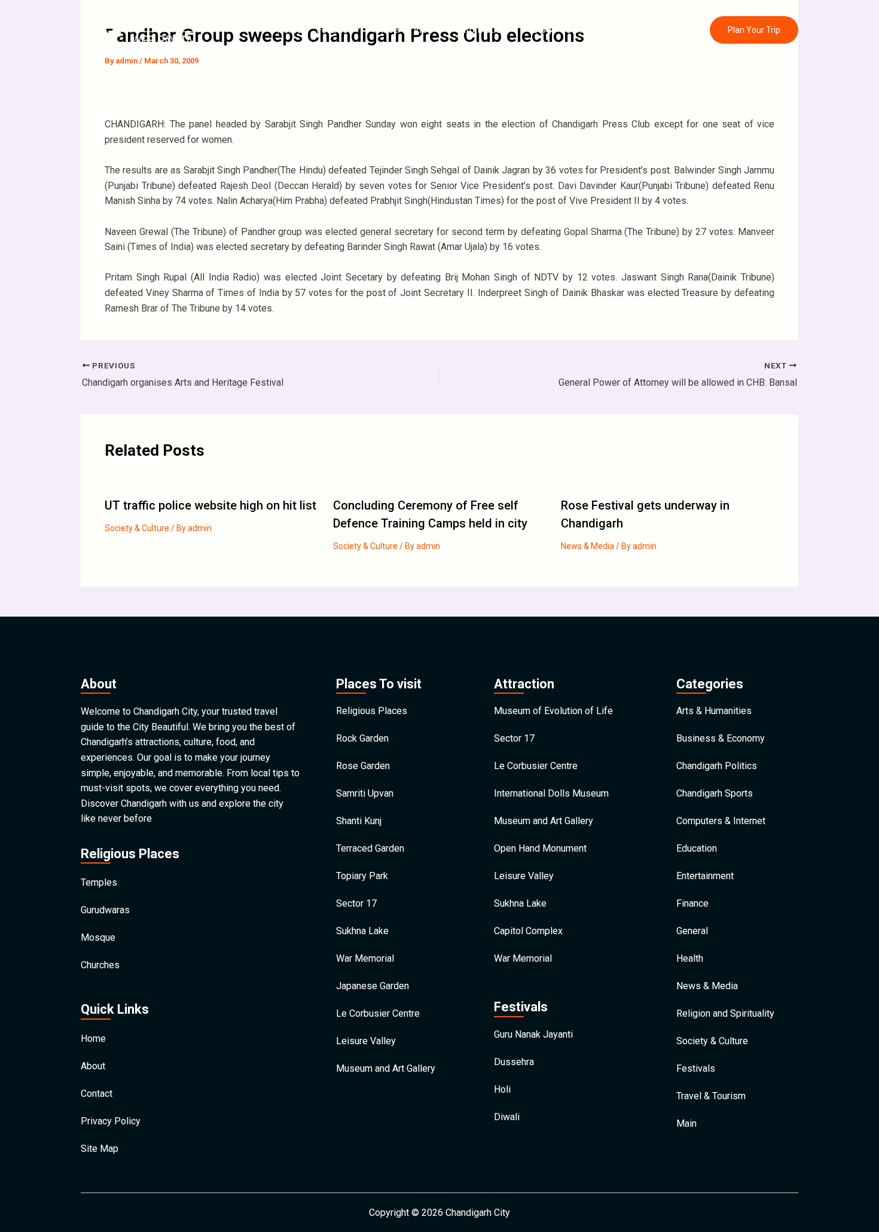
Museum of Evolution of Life (553, 710)
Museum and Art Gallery (385, 1068)
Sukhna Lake (362, 931)
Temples (99, 882)
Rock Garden (362, 738)
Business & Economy (720, 738)
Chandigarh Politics (716, 765)
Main (686, 1123)
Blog (541, 29)
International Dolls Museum (551, 793)
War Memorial (365, 958)
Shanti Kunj (358, 821)
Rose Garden (363, 765)
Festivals (695, 1068)
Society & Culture (137, 528)
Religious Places (371, 710)
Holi (502, 1089)
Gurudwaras (105, 910)
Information (482, 29)
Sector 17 (356, 903)
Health (689, 958)
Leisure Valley (366, 1041)
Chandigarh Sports (714, 793)
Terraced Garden (370, 848)
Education (696, 848)
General (692, 931)
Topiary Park (362, 876)
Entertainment (705, 876)
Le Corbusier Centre (378, 1013)
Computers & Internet (720, 821)
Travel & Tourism (711, 1096)
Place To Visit (403, 29)
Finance (692, 903)
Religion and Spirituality (725, 1013)
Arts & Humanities (714, 710)
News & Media (587, 546)
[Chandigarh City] (149, 29)
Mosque (98, 937)
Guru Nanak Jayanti (533, 1034)
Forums (332, 29)
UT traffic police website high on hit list (210, 505)
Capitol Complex (528, 931)
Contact (581, 29)
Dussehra (514, 1062)
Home (289, 29)
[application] (354, 30)
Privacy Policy (111, 1121)
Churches (100, 965)
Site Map (99, 1148)
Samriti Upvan (364, 793)
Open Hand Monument (540, 848)
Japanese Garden (372, 986)
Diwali (507, 1117)
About (93, 1066)
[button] (624, 30)
